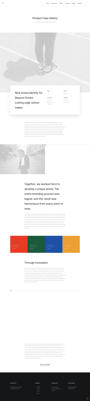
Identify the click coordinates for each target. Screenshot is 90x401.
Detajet (74, 3)
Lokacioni (67, 3)
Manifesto (38, 387)
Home (47, 3)
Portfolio (38, 391)
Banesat (80, 3)
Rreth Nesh (54, 3)
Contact (38, 393)
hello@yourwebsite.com (72, 387)
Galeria (61, 3)
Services (38, 389)
